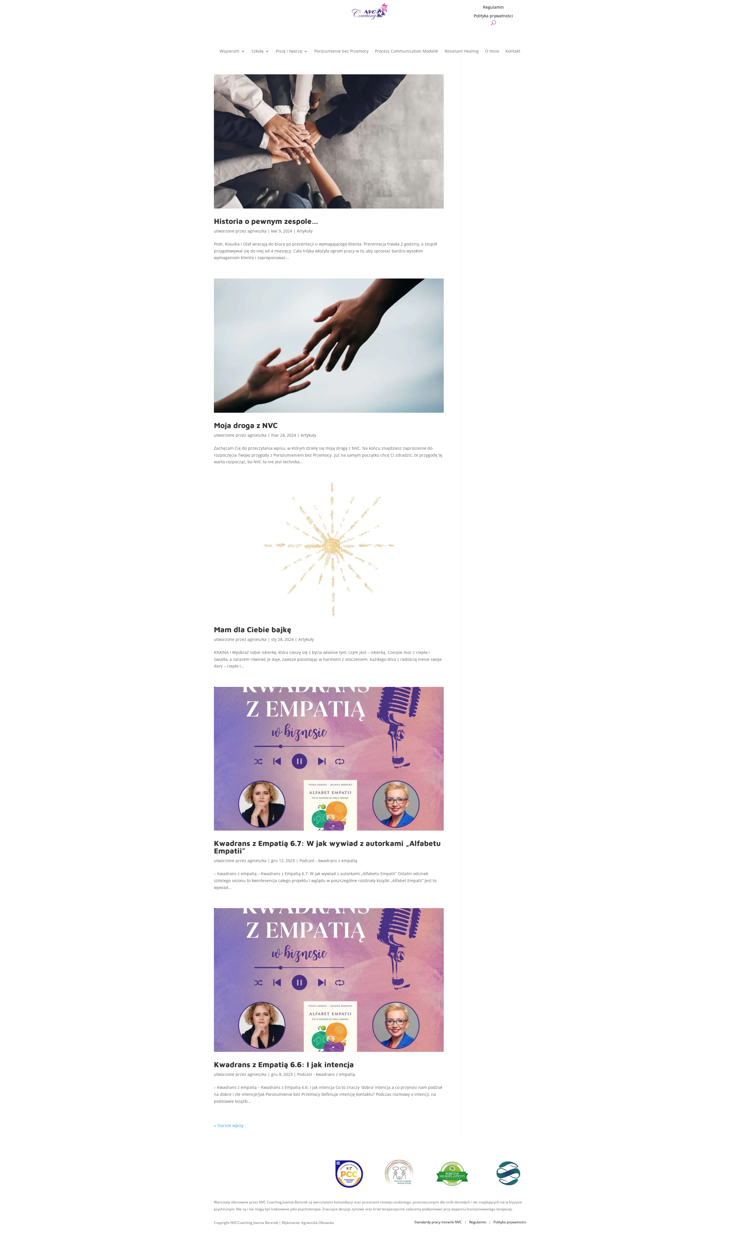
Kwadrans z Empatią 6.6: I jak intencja (284, 1064)
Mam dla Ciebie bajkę (252, 629)
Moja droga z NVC (246, 425)
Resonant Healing (462, 51)
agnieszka (257, 231)
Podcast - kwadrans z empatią (328, 860)
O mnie (492, 51)
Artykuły (304, 231)
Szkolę (257, 51)
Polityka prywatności (493, 16)
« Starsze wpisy (228, 1125)
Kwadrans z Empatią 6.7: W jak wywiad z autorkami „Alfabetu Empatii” (327, 847)
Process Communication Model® (406, 51)
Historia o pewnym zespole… (266, 221)
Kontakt (513, 51)
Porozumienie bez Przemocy (341, 51)
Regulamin (493, 7)
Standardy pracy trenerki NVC (438, 1222)
